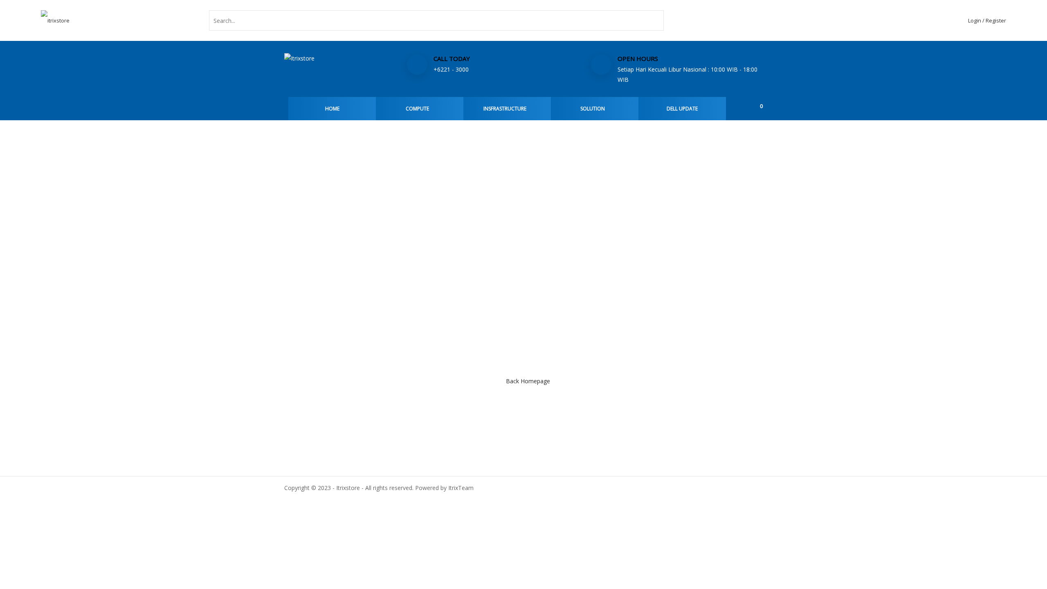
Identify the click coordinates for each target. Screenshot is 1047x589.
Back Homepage (528, 381)
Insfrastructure (504, 108)
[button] (758, 106)
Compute (417, 108)
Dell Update (682, 108)
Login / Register (987, 20)
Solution (592, 108)
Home (332, 108)
